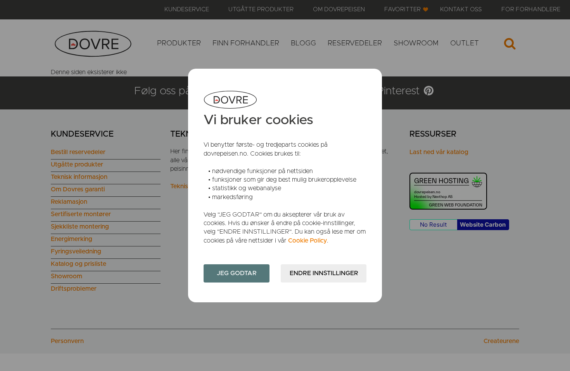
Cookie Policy (307, 241)
